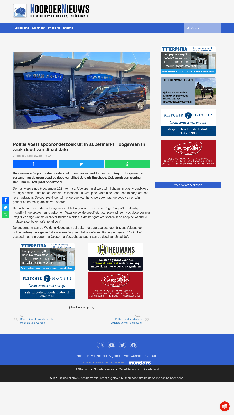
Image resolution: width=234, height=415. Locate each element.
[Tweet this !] (81, 164)
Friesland (54, 27)
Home (81, 355)
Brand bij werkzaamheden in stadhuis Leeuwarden (36, 319)
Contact (151, 355)
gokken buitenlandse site (127, 378)
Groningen (38, 27)
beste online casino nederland (163, 378)
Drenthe (68, 27)
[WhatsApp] (127, 164)
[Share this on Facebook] (35, 164)
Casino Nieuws (69, 378)
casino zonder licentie (95, 378)
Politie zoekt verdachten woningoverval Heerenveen (127, 319)
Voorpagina (22, 27)
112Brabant (81, 369)
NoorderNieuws (104, 369)
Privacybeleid (97, 355)
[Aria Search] (188, 28)
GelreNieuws (127, 369)
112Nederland (149, 369)
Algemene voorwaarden (126, 355)
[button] (225, 406)
